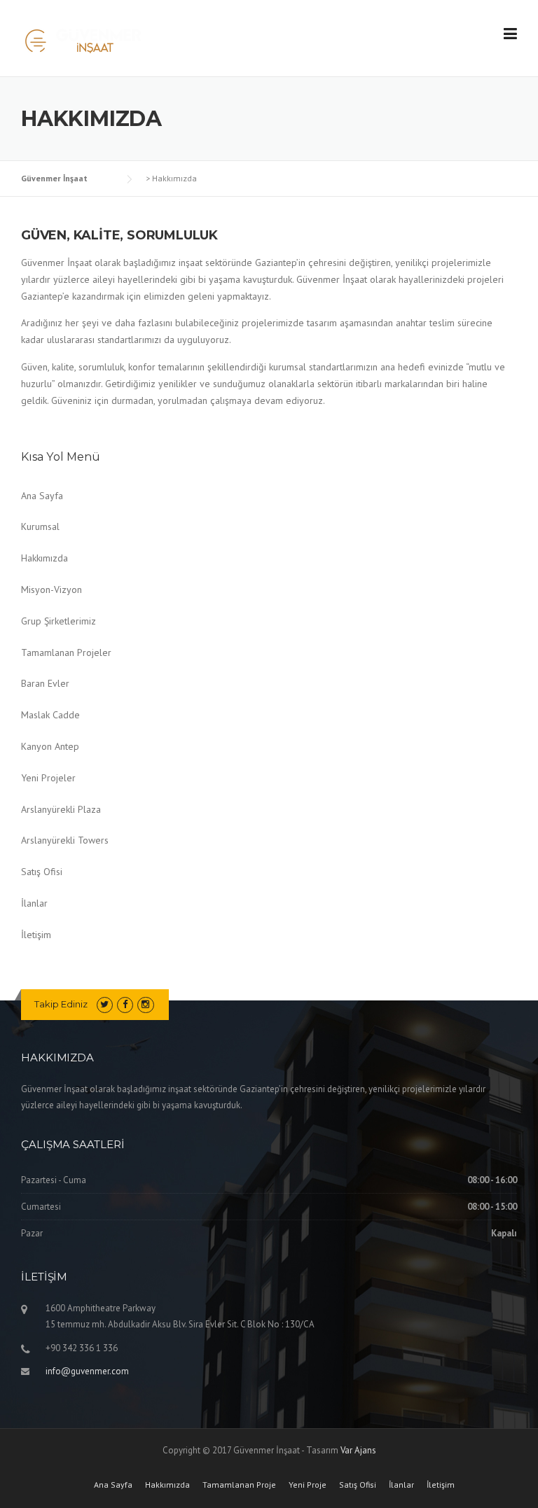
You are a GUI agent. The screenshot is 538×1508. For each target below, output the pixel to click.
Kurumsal (40, 526)
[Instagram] (145, 1004)
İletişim (36, 934)
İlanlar (34, 903)
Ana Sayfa (42, 495)
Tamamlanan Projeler (66, 652)
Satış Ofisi (41, 871)
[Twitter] (105, 1004)
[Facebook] (125, 1004)
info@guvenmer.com (87, 1371)
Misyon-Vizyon (51, 589)
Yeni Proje (307, 1485)
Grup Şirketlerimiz (58, 621)
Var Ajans (358, 1450)
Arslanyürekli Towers (65, 840)
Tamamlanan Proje (239, 1485)
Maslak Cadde (50, 714)
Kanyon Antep (50, 746)
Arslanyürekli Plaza (61, 809)
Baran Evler (45, 683)
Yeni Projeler (48, 778)
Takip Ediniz (61, 1004)
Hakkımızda (44, 558)
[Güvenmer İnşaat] (83, 39)
